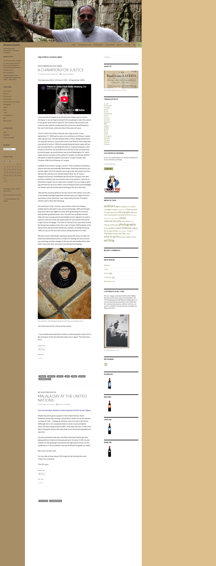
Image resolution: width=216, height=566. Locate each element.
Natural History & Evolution (11, 102)
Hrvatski (107, 108)
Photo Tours (110, 45)
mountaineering (108, 218)
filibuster (134, 212)
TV (132, 231)
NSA (132, 221)
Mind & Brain (7, 99)
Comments (109, 277)
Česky (106, 110)
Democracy (131, 209)
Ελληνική (107, 122)
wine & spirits (112, 236)
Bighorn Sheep (121, 207)
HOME (73, 45)
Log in (106, 269)
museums (116, 218)
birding (129, 206)
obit (67, 376)
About (119, 45)
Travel (59, 66)
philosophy (115, 225)
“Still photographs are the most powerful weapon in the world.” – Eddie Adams (12, 77)
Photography (98, 45)
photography (127, 224)
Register (107, 265)
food (106, 215)
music (122, 217)
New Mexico (126, 221)
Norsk (106, 132)
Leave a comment (67, 74)
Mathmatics (133, 215)
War (124, 233)
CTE (125, 209)
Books (133, 207)
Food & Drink (7, 96)
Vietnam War (117, 234)
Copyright (6, 135)
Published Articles (84, 45)
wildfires (128, 233)
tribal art (124, 231)
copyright (120, 209)
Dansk (106, 112)
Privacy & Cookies (8, 137)
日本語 (106, 128)
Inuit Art (51, 376)
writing (109, 240)
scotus (82, 376)
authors (109, 206)
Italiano (106, 126)
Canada (42, 376)
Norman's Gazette (11, 45)
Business (6, 94)
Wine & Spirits (7, 121)
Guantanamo (112, 215)
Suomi (106, 116)
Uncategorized (7, 115)
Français (107, 118)
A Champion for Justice (61, 70)
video (46, 464)
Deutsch (107, 120)
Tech (119, 231)
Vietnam (108, 233)
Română (107, 138)
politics (112, 228)
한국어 (106, 130)
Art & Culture (43, 392)
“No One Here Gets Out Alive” (12, 60)
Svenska (107, 144)
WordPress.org (109, 281)
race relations (123, 227)
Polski (106, 134)
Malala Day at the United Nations (62, 398)
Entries (108, 273)
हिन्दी (105, 124)
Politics (53, 66)
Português (107, 136)
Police (106, 228)
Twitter (127, 45)
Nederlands (108, 114)
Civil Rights (108, 210)
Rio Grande (108, 231)
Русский (107, 140)
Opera (74, 376)
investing (120, 215)
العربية (106, 104)
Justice (60, 376)
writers (133, 237)
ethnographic (124, 212)
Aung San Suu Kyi (8, 70)
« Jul (5, 181)
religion (135, 228)
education (43, 501)
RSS (134, 45)
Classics (115, 210)
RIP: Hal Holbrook (8, 73)
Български (108, 106)
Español (106, 142)
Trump (129, 231)
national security (112, 221)
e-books (107, 212)
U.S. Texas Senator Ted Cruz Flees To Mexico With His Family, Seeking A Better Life (11, 65)
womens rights (45, 379)
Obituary (107, 225)
